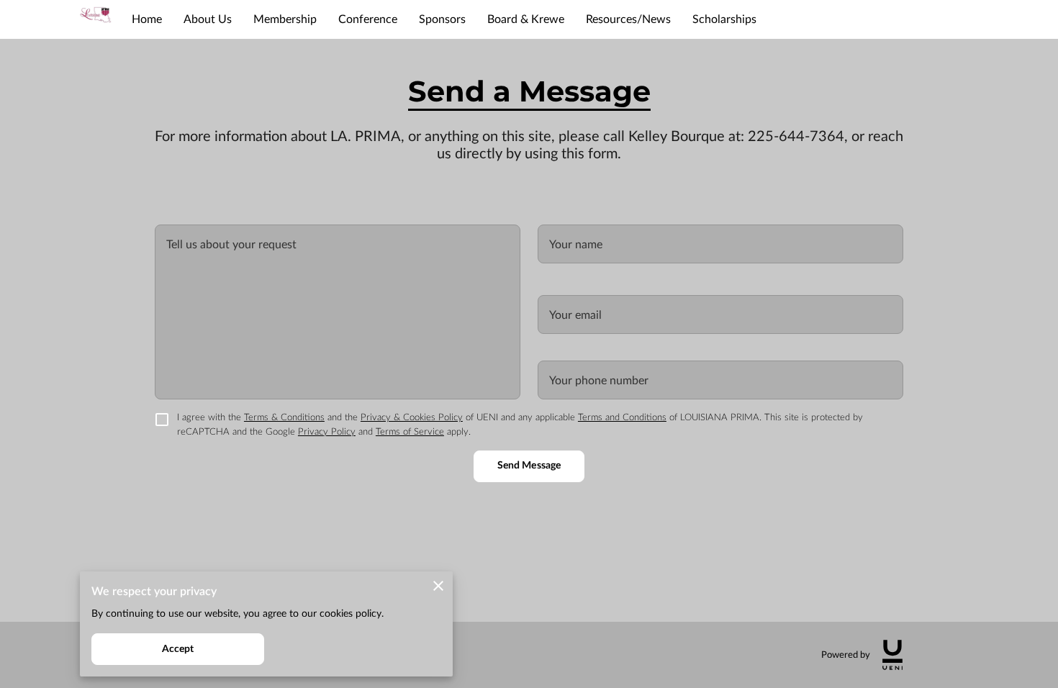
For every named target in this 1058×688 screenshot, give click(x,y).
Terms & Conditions (284, 417)
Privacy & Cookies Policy (412, 417)
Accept (178, 649)
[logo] (892, 654)
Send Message (529, 466)
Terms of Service (410, 431)
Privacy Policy (327, 431)
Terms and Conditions (622, 417)
